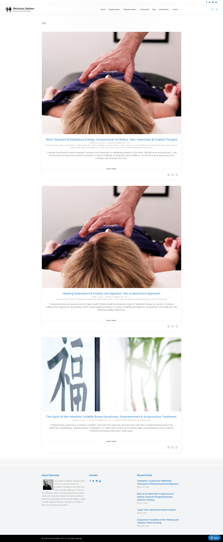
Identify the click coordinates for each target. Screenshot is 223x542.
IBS (103, 147)
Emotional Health (169, 145)
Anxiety (61, 145)
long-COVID (120, 147)
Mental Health (151, 299)
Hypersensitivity (93, 147)
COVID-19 (129, 145)
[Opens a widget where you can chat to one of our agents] (214, 538)
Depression (145, 145)
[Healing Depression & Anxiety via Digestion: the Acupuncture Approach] (111, 237)
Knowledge (146, 420)
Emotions (119, 299)
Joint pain (109, 147)
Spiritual (163, 299)
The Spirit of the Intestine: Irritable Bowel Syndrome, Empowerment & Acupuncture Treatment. (111, 416)
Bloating (70, 145)
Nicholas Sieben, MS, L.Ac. (119, 143)
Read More (111, 169)
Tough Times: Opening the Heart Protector (156, 510)
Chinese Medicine (82, 145)
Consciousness (98, 145)
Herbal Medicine (77, 147)
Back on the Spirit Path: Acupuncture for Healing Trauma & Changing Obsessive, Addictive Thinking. (155, 497)
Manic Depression (134, 147)
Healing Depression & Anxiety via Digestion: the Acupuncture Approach (111, 293)
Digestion (155, 145)
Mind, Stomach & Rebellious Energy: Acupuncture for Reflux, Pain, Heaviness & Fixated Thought (111, 139)
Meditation (148, 147)
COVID (121, 145)
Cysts (136, 145)
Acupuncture (51, 145)
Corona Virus (112, 145)
